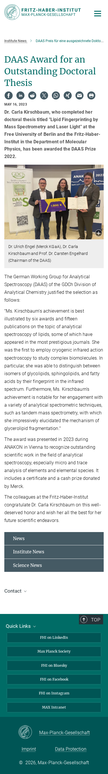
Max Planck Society (54, 651)
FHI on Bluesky (54, 665)
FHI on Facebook (54, 679)
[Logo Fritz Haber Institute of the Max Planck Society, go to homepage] (43, 12)
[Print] (91, 95)
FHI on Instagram (54, 693)
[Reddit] (32, 95)
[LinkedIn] (20, 95)
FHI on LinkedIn (54, 637)
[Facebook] (8, 95)
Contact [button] (13, 591)
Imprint (29, 749)
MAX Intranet (54, 707)
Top (95, 620)
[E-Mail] (79, 95)
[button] (98, 234)
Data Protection (70, 749)
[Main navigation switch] (97, 13)
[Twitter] (44, 95)
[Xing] (67, 95)
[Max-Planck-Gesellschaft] (28, 732)
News (19, 538)
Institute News (28, 552)
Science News (27, 565)
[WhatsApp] (56, 95)
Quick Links (19, 626)
